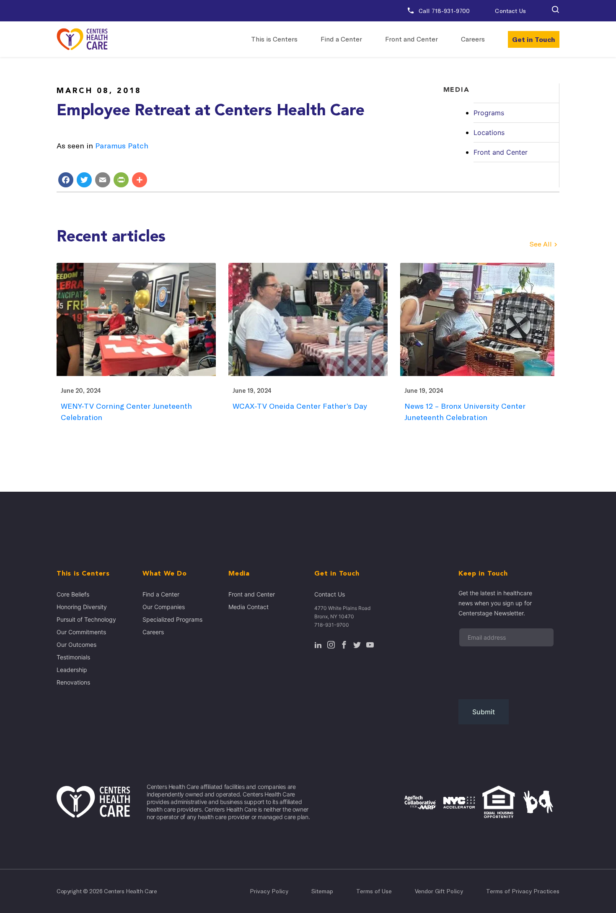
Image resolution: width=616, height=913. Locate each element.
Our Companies (163, 606)
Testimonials (73, 657)
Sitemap (322, 891)
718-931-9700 (331, 625)
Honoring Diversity (82, 606)
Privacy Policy (269, 891)
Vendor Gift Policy (439, 891)
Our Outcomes (76, 644)
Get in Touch (533, 39)
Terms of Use (374, 891)
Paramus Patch (121, 145)
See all (541, 244)
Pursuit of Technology (86, 619)
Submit (483, 712)
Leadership (72, 669)
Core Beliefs (73, 594)
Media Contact (248, 606)
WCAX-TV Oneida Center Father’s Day (300, 406)
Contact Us (510, 11)
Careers (473, 39)
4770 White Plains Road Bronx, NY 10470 (342, 612)
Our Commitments (81, 631)
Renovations (73, 682)
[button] (555, 11)
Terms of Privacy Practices (522, 891)
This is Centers (274, 39)
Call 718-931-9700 (443, 11)
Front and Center (411, 39)
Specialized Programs (172, 619)
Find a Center (341, 39)
